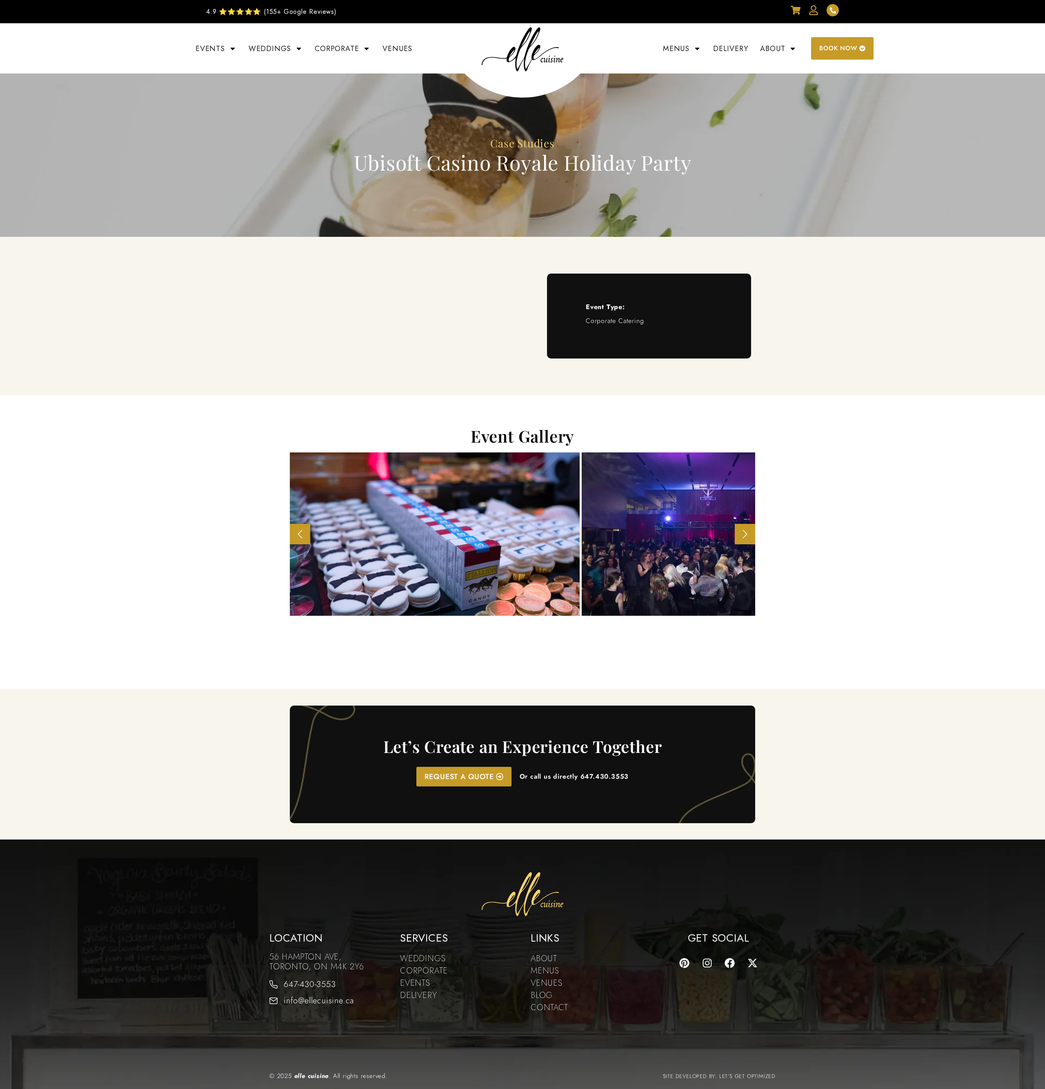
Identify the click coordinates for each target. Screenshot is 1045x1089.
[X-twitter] (753, 963)
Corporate (337, 48)
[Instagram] (707, 963)
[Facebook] (730, 963)
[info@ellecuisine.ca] (273, 1001)
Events (210, 48)
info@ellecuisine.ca (319, 1001)
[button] (300, 534)
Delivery (730, 48)
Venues (397, 48)
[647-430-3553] (273, 984)
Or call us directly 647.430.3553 (574, 776)
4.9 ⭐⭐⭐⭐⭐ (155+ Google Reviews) (271, 11)
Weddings (270, 48)
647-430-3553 (310, 984)
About (772, 48)
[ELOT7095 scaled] (704, 534)
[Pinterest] (684, 963)
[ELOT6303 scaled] (435, 534)
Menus (676, 48)
